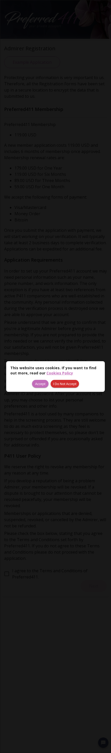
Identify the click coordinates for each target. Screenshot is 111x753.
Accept (40, 383)
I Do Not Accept (64, 383)
